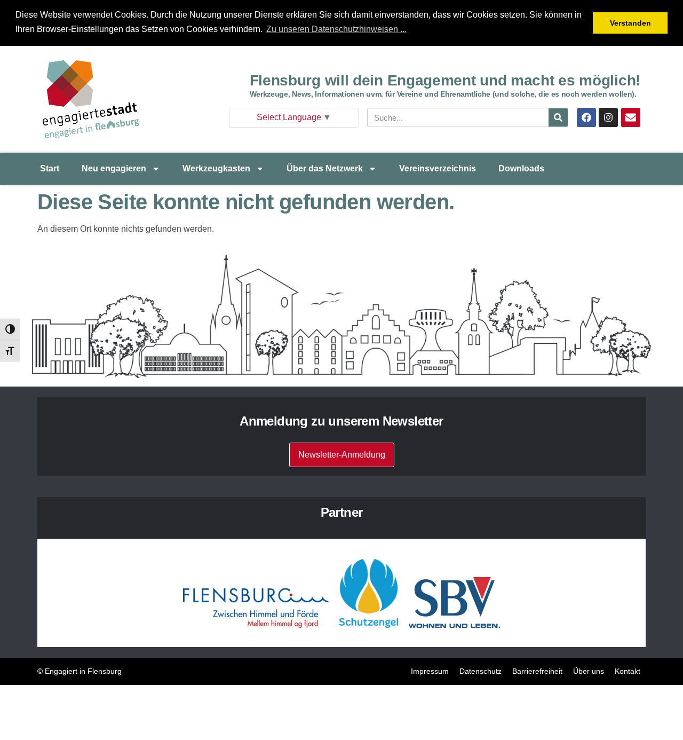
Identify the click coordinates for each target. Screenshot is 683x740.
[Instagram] (608, 117)
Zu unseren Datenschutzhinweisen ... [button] (336, 29)
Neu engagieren (114, 168)
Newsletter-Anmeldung (341, 454)
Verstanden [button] (630, 23)
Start (49, 168)
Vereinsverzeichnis (437, 168)
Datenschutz (480, 671)
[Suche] (558, 117)
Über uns (588, 671)
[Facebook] (586, 117)
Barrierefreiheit (537, 671)
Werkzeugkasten (216, 168)
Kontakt (627, 671)
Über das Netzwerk (325, 168)
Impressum (430, 671)
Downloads (521, 168)
